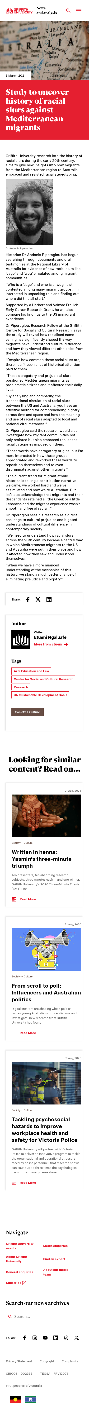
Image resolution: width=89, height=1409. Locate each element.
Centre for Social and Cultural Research (43, 679)
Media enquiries (55, 1246)
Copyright (47, 1361)
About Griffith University (16, 1259)
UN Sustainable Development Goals (40, 695)
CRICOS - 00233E (19, 1373)
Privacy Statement (19, 1361)
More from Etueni (48, 644)
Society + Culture (27, 712)
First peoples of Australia (24, 1385)
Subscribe (14, 1283)
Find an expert (54, 1259)
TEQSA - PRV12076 (54, 1373)
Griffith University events (19, 1246)
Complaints (70, 1361)
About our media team (55, 1272)
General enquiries (19, 1272)
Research (21, 687)
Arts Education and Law (31, 671)
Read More (28, 899)
